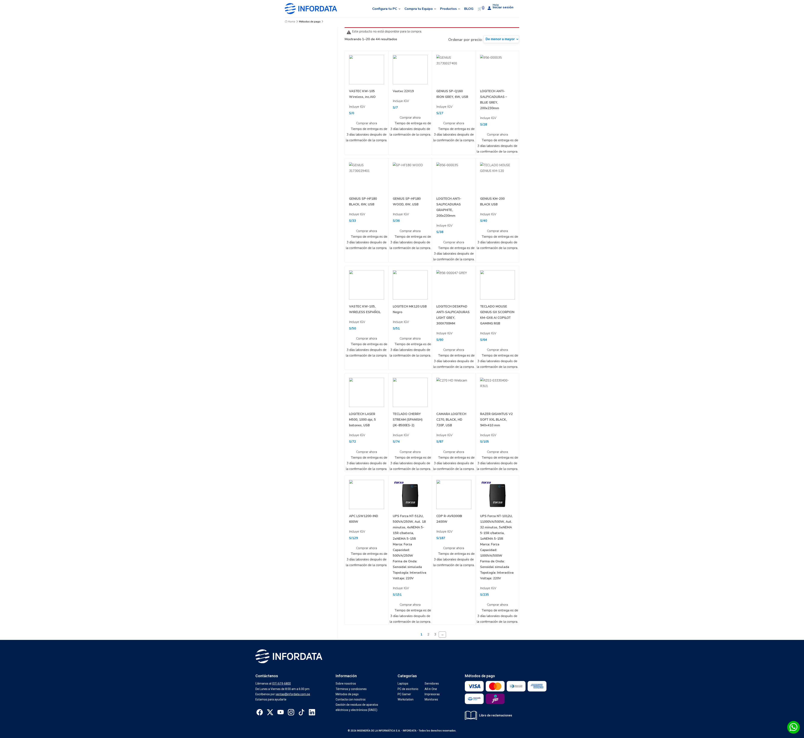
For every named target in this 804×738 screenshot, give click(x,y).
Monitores (431, 699)
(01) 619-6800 (281, 683)
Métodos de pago (310, 21)
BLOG (468, 8)
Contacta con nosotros (351, 699)
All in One (431, 689)
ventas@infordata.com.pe (293, 694)
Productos (448, 8)
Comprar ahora (366, 123)
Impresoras (432, 694)
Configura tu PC (384, 8)
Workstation (406, 699)
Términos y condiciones (351, 689)
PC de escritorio (408, 689)
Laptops (403, 683)
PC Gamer (404, 694)
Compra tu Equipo (419, 8)
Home (291, 21)
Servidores (432, 683)
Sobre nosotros (346, 683)
